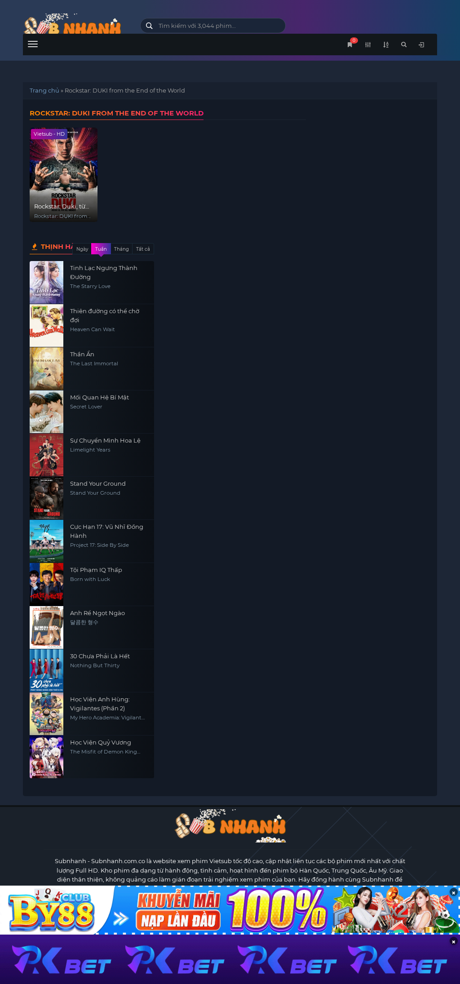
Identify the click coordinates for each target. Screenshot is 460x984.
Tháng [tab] (121, 249)
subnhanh (74, 28)
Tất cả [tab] (143, 249)
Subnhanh (70, 860)
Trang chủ (44, 90)
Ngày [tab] (82, 249)
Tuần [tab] (101, 249)
